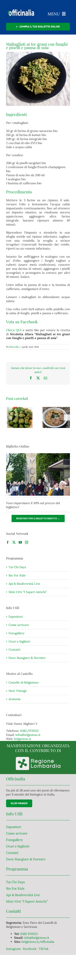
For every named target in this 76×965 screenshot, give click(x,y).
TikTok (43, 949)
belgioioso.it (22, 739)
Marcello (14, 346)
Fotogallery (17, 633)
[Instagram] (26, 542)
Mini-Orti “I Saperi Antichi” (28, 592)
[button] (9, 417)
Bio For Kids (17, 575)
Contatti (14, 649)
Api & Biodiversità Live (24, 584)
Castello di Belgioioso (24, 682)
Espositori (16, 616)
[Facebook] (7, 542)
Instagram (13, 949)
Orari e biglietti (19, 641)
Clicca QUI (13, 330)
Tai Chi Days (17, 567)
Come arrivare (19, 625)
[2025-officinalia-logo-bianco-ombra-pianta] (21, 7)
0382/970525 (29, 731)
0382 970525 (29, 934)
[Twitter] (14, 542)
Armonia (14, 699)
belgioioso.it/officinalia (37, 942)
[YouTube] (20, 542)
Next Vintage (18, 691)
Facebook (30, 949)
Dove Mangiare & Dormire (27, 658)
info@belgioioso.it (28, 735)
